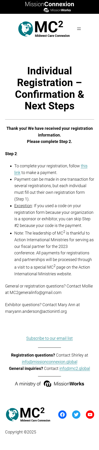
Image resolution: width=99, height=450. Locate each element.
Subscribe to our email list (49, 338)
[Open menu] (79, 29)
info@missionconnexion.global (49, 361)
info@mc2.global (74, 368)
